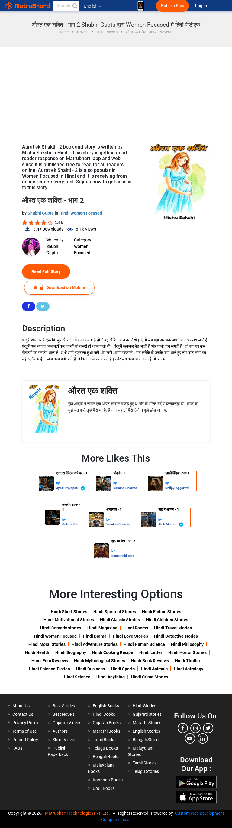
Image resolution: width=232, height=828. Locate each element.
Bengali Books (106, 756)
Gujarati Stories (147, 714)
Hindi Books (104, 714)
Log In (201, 6)
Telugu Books (105, 748)
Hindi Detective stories (176, 636)
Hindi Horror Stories (187, 652)
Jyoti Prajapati (67, 488)
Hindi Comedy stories (60, 628)
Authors (60, 731)
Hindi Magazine (102, 628)
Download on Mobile (65, 287)
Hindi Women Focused (80, 213)
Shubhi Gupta (41, 213)
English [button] (91, 6)
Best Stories (64, 705)
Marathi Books (106, 731)
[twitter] (208, 728)
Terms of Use (24, 731)
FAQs (17, 748)
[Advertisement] (116, 92)
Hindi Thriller (187, 660)
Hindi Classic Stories (120, 619)
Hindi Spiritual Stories (114, 611)
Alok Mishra (167, 524)
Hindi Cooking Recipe (112, 652)
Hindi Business (90, 668)
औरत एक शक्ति (93, 390)
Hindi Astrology (188, 668)
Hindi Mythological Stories (99, 660)
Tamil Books (104, 739)
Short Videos (64, 739)
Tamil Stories (144, 763)
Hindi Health (37, 652)
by (58, 483)
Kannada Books (108, 779)
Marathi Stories (147, 722)
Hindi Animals (154, 668)
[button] (74, 6)
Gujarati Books (107, 722)
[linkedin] (203, 738)
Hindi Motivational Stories (69, 619)
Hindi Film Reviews (49, 660)
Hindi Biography (70, 652)
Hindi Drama (95, 636)
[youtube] (190, 738)
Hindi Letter (150, 652)
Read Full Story (46, 271)
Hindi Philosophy (187, 644)
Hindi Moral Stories (47, 644)
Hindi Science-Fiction (49, 668)
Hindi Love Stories (130, 636)
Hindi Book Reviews (150, 660)
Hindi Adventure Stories (95, 644)
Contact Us (22, 714)
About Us (21, 705)
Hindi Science (77, 677)
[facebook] (183, 728)
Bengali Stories (146, 739)
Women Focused (82, 249)
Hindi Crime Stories (149, 677)
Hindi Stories (144, 705)
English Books (106, 705)
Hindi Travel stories (173, 628)
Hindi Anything (110, 677)
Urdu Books (103, 788)
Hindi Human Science (144, 644)
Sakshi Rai (70, 524)
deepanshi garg (122, 556)
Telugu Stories (146, 771)
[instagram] (195, 728)
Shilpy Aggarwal (177, 488)
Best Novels (64, 714)
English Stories (146, 731)
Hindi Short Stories (69, 611)
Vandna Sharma (125, 488)
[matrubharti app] (140, 6)
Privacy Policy (25, 722)
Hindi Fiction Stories (161, 611)
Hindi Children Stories (167, 619)
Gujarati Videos (67, 722)
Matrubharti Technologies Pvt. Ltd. (78, 813)
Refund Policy (25, 739)
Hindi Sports (123, 668)
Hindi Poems (136, 628)
